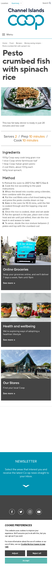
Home (4, 43)
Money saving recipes (32, 43)
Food (11, 43)
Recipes (19, 43)
